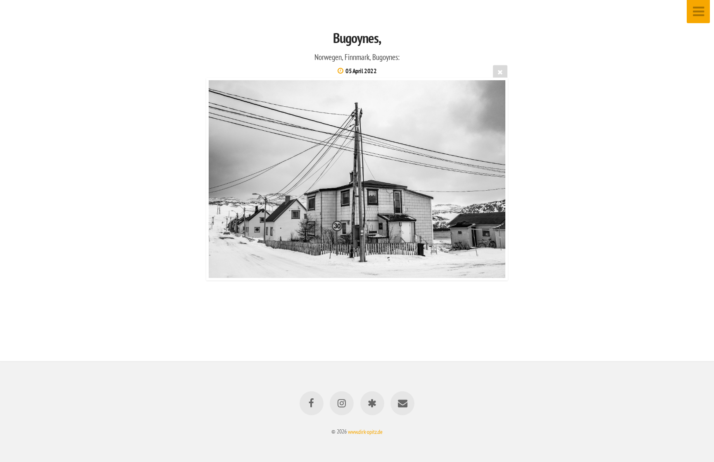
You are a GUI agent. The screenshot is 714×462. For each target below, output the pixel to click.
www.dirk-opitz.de (365, 431)
